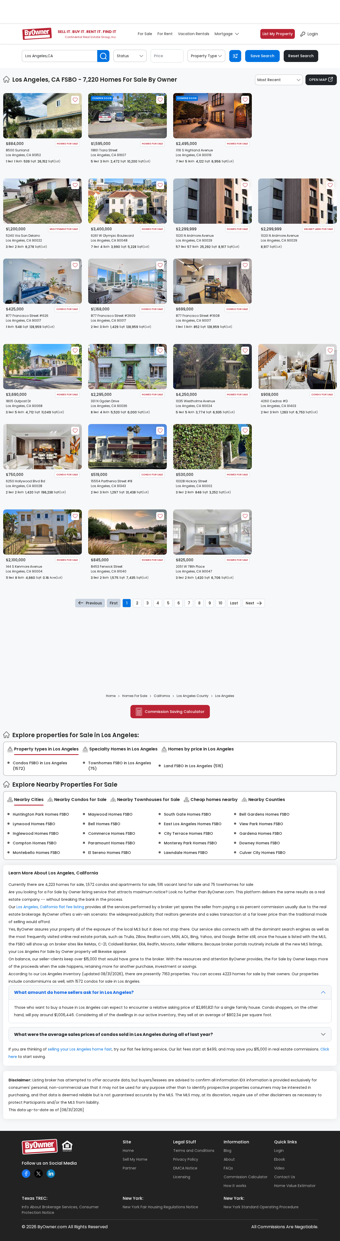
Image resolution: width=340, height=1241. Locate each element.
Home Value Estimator (295, 1185)
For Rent (165, 33)
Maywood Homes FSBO (110, 814)
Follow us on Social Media (49, 1163)
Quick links (285, 1142)
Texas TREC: (35, 1198)
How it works (235, 1185)
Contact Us (284, 1177)
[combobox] (279, 79)
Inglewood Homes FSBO (36, 833)
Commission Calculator (245, 1177)
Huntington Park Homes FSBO (41, 814)
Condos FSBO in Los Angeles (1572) (40, 765)
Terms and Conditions (193, 1150)
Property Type (204, 56)
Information (236, 1142)
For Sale (145, 33)
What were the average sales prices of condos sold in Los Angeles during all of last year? (113, 1034)
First (114, 603)
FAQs (228, 1168)
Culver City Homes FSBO (262, 852)
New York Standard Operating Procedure (261, 1207)
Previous (94, 603)
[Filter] (235, 56)
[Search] (103, 56)
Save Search (262, 56)
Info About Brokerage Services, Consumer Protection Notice (60, 1209)
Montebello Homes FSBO (36, 852)
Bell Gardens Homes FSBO (264, 814)
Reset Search (301, 56)
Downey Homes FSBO (259, 843)
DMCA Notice (185, 1168)
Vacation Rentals (193, 33)
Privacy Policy (185, 1159)
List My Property (277, 33)
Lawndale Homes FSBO (186, 852)
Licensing (181, 1177)
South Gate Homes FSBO (187, 814)
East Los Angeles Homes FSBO (193, 824)
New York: (133, 1198)
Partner (129, 1168)
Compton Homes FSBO (35, 843)
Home (128, 1150)
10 (220, 603)
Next (250, 603)
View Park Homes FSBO (261, 824)
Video (279, 1168)
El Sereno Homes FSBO (109, 852)
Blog (227, 1150)
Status (123, 56)
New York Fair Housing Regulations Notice (160, 1207)
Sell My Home (135, 1159)
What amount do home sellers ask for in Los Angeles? (74, 992)
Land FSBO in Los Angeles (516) (193, 766)
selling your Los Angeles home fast (80, 1049)
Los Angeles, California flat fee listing (50, 907)
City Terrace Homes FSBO (188, 833)
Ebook (279, 1159)
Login (312, 34)
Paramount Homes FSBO (111, 843)
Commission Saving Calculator (175, 711)
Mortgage (224, 33)
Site (127, 1142)
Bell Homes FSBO (104, 824)
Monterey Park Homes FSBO (190, 843)
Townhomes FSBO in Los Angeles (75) (119, 765)
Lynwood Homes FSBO (34, 824)
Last (234, 603)
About (229, 1159)
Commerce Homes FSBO (111, 833)
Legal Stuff (184, 1142)
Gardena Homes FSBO (260, 833)
